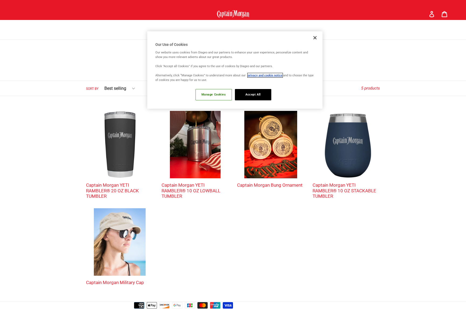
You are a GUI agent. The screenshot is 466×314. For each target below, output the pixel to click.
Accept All (253, 94)
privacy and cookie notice (265, 75)
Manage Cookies (213, 94)
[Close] (315, 38)
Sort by (92, 89)
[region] (235, 70)
